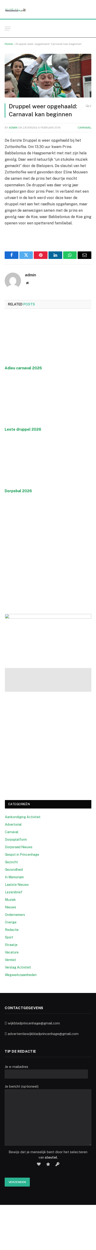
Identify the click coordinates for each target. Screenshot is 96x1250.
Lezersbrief (13, 892)
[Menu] (8, 28)
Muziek (10, 900)
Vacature (12, 952)
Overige (11, 922)
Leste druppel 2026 (23, 429)
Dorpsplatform (16, 839)
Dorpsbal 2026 (18, 491)
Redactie (12, 930)
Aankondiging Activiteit (23, 817)
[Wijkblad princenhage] (15, 9)
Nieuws (10, 907)
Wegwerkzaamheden (21, 975)
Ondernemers (15, 915)
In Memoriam (14, 877)
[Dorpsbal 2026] (48, 461)
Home (9, 44)
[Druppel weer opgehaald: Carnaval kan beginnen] (48, 76)
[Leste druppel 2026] (48, 400)
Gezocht (11, 862)
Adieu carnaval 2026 (23, 368)
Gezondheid (14, 869)
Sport (9, 937)
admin (13, 127)
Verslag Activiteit (18, 967)
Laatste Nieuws (17, 885)
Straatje (11, 945)
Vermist (10, 960)
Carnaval (84, 127)
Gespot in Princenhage (22, 854)
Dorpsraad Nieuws (18, 847)
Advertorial (13, 824)
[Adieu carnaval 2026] (48, 338)
